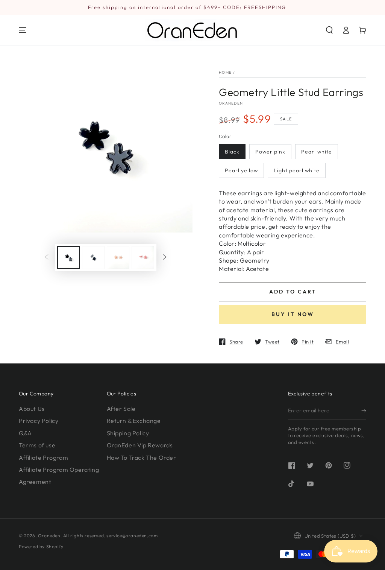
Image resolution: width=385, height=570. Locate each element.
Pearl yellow (241, 170)
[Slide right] (164, 257)
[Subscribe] (363, 411)
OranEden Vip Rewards (140, 445)
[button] (329, 30)
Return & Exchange (134, 420)
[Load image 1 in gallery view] (68, 257)
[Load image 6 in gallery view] (143, 257)
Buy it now (292, 314)
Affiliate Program (43, 457)
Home (225, 72)
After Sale (121, 408)
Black (232, 151)
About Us (32, 408)
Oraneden (231, 103)
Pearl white (316, 151)
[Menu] (22, 30)
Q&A (25, 433)
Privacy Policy (38, 420)
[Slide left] (46, 257)
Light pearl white (297, 170)
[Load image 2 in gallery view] (93, 257)
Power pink (270, 151)
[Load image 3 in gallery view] (118, 257)
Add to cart (292, 291)
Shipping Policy (128, 433)
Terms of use (37, 445)
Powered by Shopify (41, 546)
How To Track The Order (141, 457)
